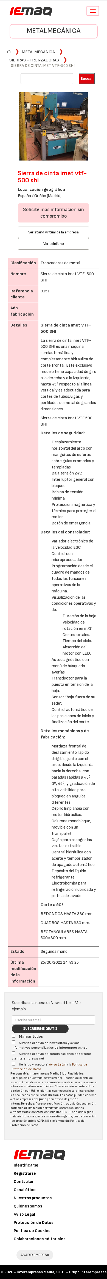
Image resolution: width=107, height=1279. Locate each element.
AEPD (40, 1121)
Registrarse (25, 1173)
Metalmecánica (54, 31)
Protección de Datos (33, 1222)
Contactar (24, 1181)
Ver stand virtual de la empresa (53, 232)
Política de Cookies (32, 1230)
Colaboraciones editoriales (39, 1239)
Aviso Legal (57, 1065)
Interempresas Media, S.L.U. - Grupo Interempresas (61, 1272)
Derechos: (28, 1103)
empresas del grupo (33, 1099)
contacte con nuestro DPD (49, 1112)
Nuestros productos (33, 1198)
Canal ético (25, 1189)
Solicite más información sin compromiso (53, 213)
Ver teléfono (53, 243)
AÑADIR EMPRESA (35, 1255)
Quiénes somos (28, 1206)
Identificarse (26, 1165)
